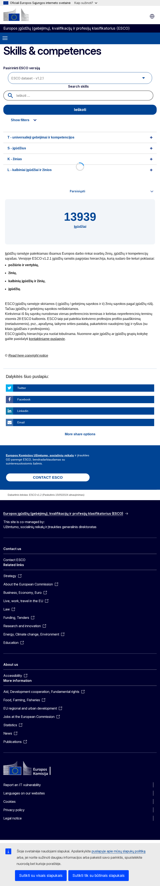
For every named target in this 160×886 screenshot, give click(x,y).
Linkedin (22, 411)
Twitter (21, 388)
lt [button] (152, 16)
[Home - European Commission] (16, 14)
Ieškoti (80, 109)
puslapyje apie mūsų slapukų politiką (118, 851)
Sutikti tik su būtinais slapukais (98, 875)
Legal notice (12, 818)
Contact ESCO (14, 560)
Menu (5, 38)
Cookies (9, 801)
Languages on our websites (24, 793)
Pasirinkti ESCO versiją (22, 68)
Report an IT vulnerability (22, 785)
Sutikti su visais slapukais (40, 875)
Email (21, 422)
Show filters (20, 120)
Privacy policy (14, 810)
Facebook (23, 399)
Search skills (78, 86)
